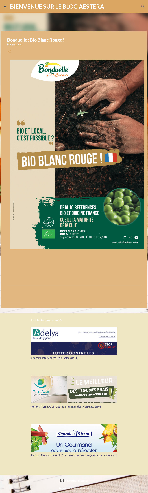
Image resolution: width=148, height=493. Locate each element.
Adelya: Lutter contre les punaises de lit (54, 358)
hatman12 (84, 488)
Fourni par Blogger (76, 480)
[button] (9, 52)
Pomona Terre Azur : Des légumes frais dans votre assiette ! (66, 406)
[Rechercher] (109, 6)
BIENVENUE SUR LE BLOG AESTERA (57, 6)
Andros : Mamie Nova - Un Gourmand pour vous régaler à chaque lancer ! (73, 455)
